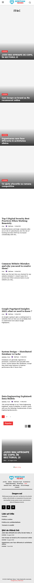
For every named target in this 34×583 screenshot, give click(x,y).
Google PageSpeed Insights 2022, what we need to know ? (17, 309)
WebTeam (10, 226)
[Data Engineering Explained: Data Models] (17, 382)
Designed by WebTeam (17, 580)
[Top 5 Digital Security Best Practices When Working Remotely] (17, 205)
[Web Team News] (17, 2)
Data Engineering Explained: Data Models (17, 397)
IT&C (3, 226)
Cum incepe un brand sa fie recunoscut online (17, 537)
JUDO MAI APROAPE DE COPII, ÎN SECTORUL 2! (16, 455)
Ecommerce (25, 14)
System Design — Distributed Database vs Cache (17, 352)
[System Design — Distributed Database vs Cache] (17, 338)
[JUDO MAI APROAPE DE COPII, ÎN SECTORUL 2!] (17, 39)
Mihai (4, 460)
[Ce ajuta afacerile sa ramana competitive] (17, 168)
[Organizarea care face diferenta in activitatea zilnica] (17, 125)
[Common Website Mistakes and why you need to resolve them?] (17, 250)
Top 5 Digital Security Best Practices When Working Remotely (15, 221)
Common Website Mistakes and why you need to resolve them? (16, 266)
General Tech (6, 357)
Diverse (4, 51)
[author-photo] (7, 226)
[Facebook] (4, 507)
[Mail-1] (13, 507)
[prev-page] (26, 426)
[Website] (8, 507)
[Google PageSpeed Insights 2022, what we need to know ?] (17, 295)
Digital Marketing (8, 14)
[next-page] (10, 416)
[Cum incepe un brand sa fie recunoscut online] (17, 82)
